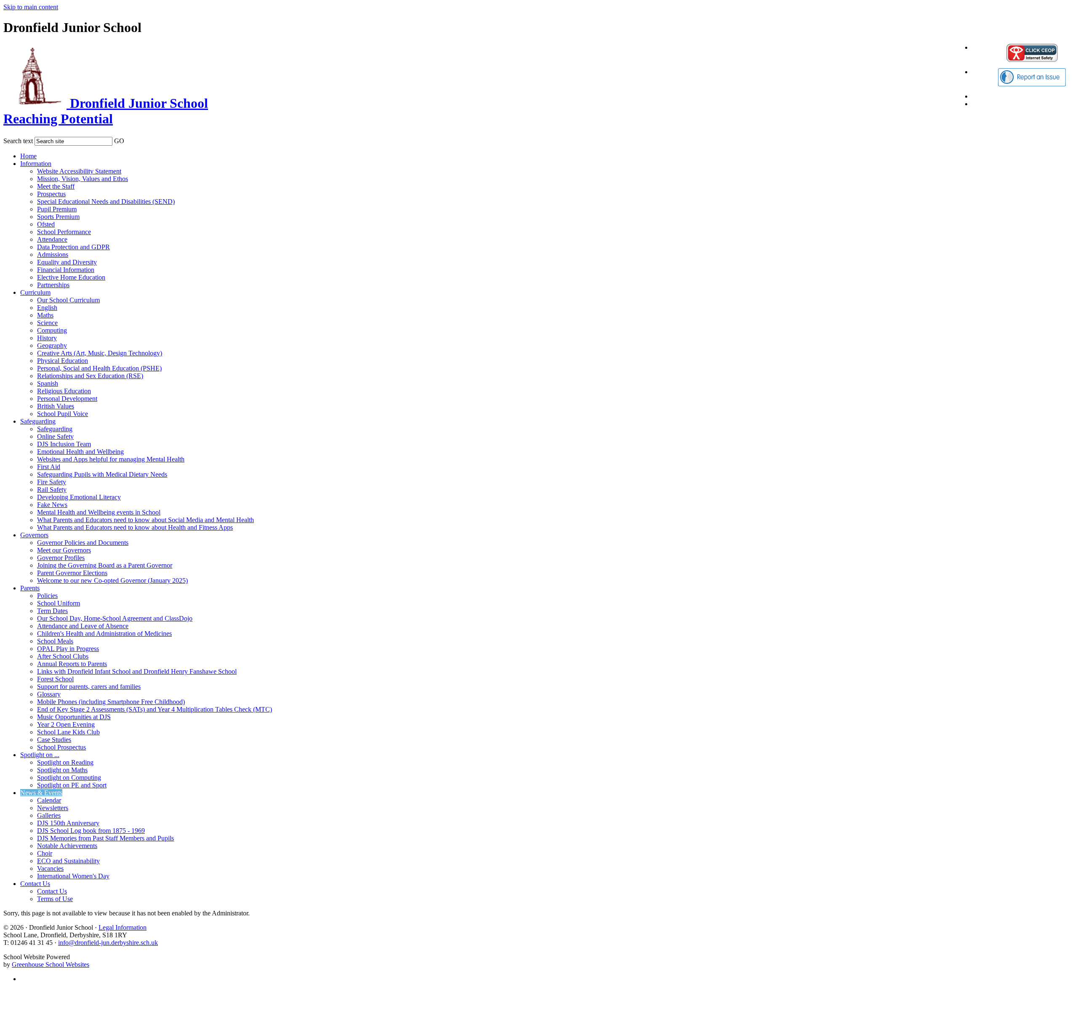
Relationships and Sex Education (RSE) (90, 375)
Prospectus (51, 193)
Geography (52, 345)
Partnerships (53, 284)
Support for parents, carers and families (89, 686)
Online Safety (55, 436)
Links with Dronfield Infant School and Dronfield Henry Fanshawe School (137, 671)
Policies (47, 595)
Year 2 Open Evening (66, 724)
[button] (129, 139)
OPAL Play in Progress (68, 648)
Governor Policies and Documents (82, 542)
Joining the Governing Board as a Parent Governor (104, 565)
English (47, 307)
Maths (45, 315)
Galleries (49, 815)
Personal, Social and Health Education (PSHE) (99, 368)
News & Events (41, 792)
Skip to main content (30, 7)
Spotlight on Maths (62, 770)
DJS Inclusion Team (64, 444)
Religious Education (64, 391)
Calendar (49, 800)
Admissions (52, 254)
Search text (18, 140)
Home (28, 156)
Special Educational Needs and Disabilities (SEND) (106, 201)
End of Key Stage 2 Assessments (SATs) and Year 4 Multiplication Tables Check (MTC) (154, 709)
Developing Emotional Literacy (79, 497)
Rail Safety (52, 489)
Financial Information (65, 269)
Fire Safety (51, 481)
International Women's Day (73, 876)
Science (47, 322)
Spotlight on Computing (69, 777)
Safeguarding (38, 421)
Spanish (47, 383)
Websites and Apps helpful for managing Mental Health (110, 459)
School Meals (55, 641)
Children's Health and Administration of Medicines (104, 633)
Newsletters (52, 807)
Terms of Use (55, 898)
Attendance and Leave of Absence (82, 626)
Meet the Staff (56, 186)
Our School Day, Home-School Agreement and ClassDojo (114, 618)
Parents (30, 588)
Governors (34, 535)
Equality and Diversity (67, 262)
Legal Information (123, 927)
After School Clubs (62, 656)
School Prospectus (61, 747)
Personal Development (67, 398)
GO (119, 140)
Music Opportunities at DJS (74, 716)
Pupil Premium (57, 209)
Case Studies (54, 739)
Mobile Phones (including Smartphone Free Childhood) (111, 701)
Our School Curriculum (68, 300)
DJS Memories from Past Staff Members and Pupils (105, 838)
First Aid (48, 466)
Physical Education (62, 360)
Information (35, 163)
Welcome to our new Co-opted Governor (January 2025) (112, 580)
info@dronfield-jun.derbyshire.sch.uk (108, 942)
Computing (52, 330)
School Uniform (58, 603)
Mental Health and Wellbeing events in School (98, 512)
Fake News (52, 504)
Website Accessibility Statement (79, 171)
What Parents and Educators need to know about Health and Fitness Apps (135, 527)
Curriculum (35, 292)
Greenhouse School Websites (50, 964)
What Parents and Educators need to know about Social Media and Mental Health (145, 519)
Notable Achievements (67, 845)
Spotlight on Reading (65, 762)
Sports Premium (58, 216)
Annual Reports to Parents (72, 663)
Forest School (55, 679)
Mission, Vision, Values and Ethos (82, 178)
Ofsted (46, 224)
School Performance (64, 231)
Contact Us (35, 883)
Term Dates (52, 610)
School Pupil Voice (62, 413)
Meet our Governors (64, 550)
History (47, 337)
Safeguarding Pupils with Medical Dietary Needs (102, 474)
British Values (55, 406)
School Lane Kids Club (68, 732)
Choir (44, 853)
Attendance (52, 239)
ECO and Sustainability (68, 860)
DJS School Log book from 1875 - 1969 (91, 830)
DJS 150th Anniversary (68, 823)
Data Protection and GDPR (73, 247)
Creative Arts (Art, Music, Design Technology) (99, 353)
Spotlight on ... (39, 754)
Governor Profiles (61, 557)
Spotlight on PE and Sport (72, 785)
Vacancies (50, 868)
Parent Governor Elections (72, 572)
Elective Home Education (71, 277)
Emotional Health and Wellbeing (80, 451)
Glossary (49, 694)
